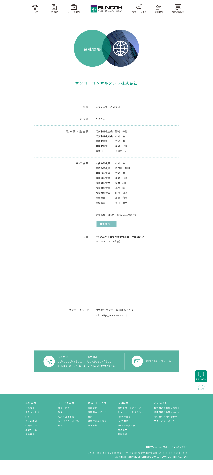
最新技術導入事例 (97, 421)
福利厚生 (122, 429)
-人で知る (123, 421)
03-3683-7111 (70, 361)
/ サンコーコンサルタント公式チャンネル (169, 446)
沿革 (27, 416)
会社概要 (30, 407)
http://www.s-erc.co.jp (114, 315)
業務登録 (30, 434)
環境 (60, 425)
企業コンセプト (33, 412)
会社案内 (30, 403)
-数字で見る (124, 416)
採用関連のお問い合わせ (167, 412)
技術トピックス (97, 403)
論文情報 (92, 425)
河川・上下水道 (66, 416)
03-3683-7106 (99, 361)
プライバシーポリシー (166, 421)
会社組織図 (31, 421)
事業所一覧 (31, 429)
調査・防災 (64, 407)
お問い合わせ (162, 403)
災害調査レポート (97, 412)
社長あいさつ (32, 425)
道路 (60, 412)
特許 (90, 416)
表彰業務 (92, 407)
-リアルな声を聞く (128, 425)
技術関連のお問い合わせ (167, 407)
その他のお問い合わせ (166, 416)
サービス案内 (66, 403)
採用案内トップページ (129, 407)
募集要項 (122, 434)
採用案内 (123, 403)
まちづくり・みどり (68, 421)
